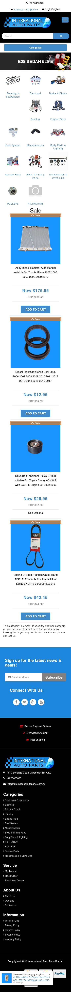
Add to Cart (35, 309)
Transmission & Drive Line (58, 176)
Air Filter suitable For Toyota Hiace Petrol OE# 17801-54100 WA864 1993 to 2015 (31, 978)
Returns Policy (12, 930)
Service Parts (13, 174)
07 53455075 (36, 3)
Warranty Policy (13, 939)
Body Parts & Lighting (58, 146)
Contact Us (11, 905)
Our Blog (9, 900)
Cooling (35, 119)
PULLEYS (12, 203)
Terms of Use (12, 920)
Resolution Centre (14, 880)
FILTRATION (35, 203)
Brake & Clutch (58, 93)
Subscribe (53, 677)
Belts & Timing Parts (35, 176)
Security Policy (12, 934)
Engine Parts (58, 119)
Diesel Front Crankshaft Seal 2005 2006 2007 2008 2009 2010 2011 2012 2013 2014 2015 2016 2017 (35, 376)
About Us (10, 896)
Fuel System (12, 145)
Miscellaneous (35, 145)
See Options (35, 513)
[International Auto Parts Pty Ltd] (27, 22)
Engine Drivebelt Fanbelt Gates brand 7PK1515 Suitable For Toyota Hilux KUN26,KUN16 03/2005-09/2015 (36, 579)
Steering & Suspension (13, 95)
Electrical (35, 93)
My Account (11, 871)
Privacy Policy (12, 925)
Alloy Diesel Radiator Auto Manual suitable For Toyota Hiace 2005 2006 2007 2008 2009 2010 (35, 272)
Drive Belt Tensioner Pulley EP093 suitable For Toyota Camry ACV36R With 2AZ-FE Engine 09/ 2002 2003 (35, 480)
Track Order (11, 875)
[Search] (61, 36)
